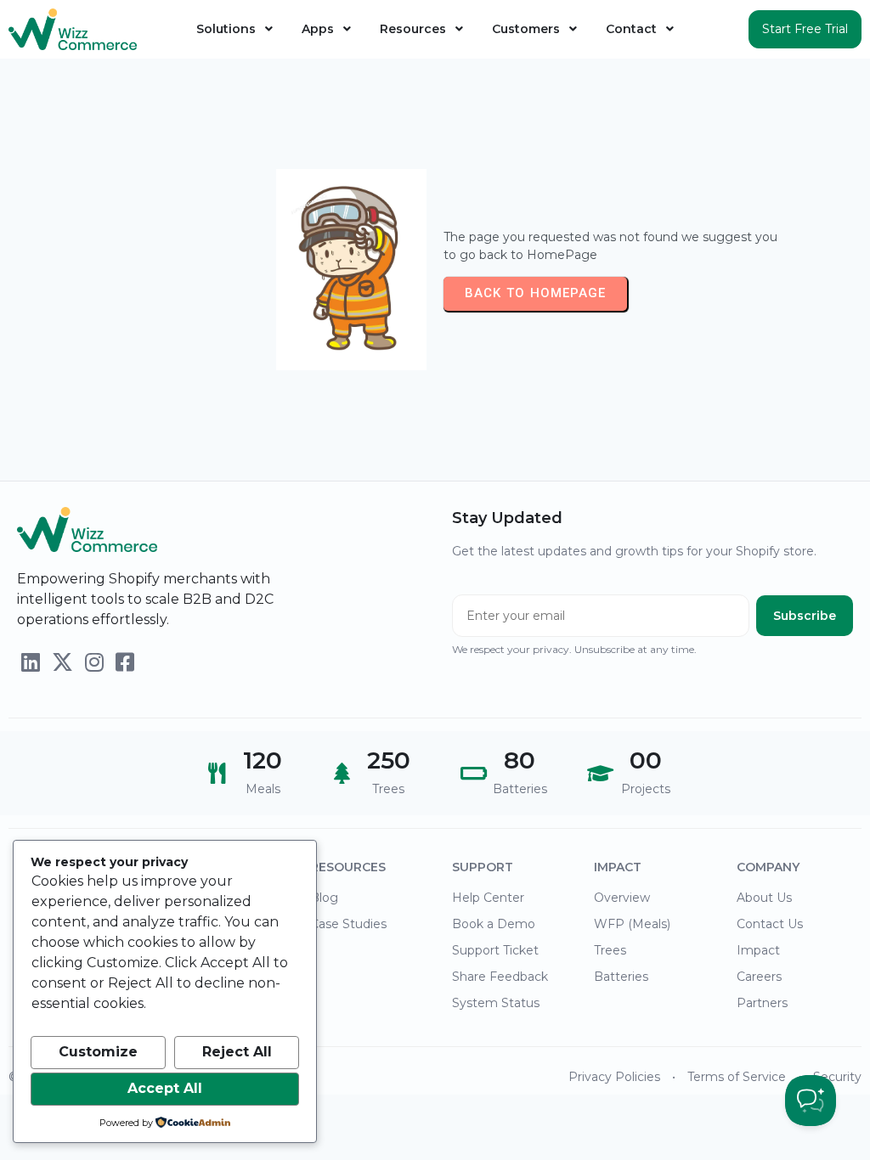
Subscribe (804, 615)
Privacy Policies (614, 1076)
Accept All (164, 1088)
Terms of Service (736, 1076)
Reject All (237, 1052)
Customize (98, 1052)
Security (837, 1076)
